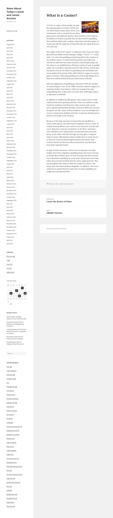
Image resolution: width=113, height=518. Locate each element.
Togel (8, 260)
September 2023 (12, 161)
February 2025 (11, 104)
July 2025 (10, 88)
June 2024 (10, 131)
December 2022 (11, 190)
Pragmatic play (11, 379)
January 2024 (11, 147)
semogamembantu (67, 184)
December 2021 (11, 224)
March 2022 (10, 214)
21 (19, 296)
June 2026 (10, 51)
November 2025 (12, 74)
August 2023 (10, 164)
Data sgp (9, 367)
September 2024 (12, 121)
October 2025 (11, 78)
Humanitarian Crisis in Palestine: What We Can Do (15, 343)
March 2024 (10, 141)
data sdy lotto (11, 506)
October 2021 (11, 230)
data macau (10, 446)
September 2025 (12, 81)
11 (11, 293)
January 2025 (11, 107)
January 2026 (11, 68)
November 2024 (12, 114)
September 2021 (12, 234)
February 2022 (11, 217)
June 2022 (10, 207)
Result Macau (11, 395)
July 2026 (10, 48)
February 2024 (11, 144)
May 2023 (10, 174)
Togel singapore (11, 371)
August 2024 (10, 124)
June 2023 (10, 170)
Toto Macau (10, 391)
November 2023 (12, 154)
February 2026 (11, 64)
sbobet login (10, 272)
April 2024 (10, 137)
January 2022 (11, 220)
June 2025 (10, 91)
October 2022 (11, 197)
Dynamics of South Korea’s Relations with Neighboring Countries (15, 324)
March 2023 (10, 180)
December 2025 (11, 71)
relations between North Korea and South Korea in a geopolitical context (16, 331)
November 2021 (12, 227)
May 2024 (10, 134)
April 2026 (10, 58)
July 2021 (10, 240)
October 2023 (11, 157)
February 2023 (11, 184)
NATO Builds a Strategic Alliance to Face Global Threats (16, 318)
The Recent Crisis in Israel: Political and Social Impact (15, 338)
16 (25, 293)
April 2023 (10, 177)
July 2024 (10, 127)
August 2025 (10, 84)
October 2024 (11, 117)
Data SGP (9, 264)
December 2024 (11, 111)
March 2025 (10, 101)
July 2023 (10, 167)
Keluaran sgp (11, 256)
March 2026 (10, 61)
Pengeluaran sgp (12, 31)
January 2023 (11, 187)
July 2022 (10, 204)
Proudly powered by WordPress (56, 229)
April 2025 (10, 97)
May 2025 (10, 94)
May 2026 (10, 54)
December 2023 (11, 151)
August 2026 (10, 44)
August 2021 (10, 237)
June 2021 (10, 244)
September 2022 (12, 200)
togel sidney (10, 502)
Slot (8, 383)
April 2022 (10, 210)
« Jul (10, 304)
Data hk (9, 268)
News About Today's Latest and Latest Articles (15, 13)
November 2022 (12, 194)
